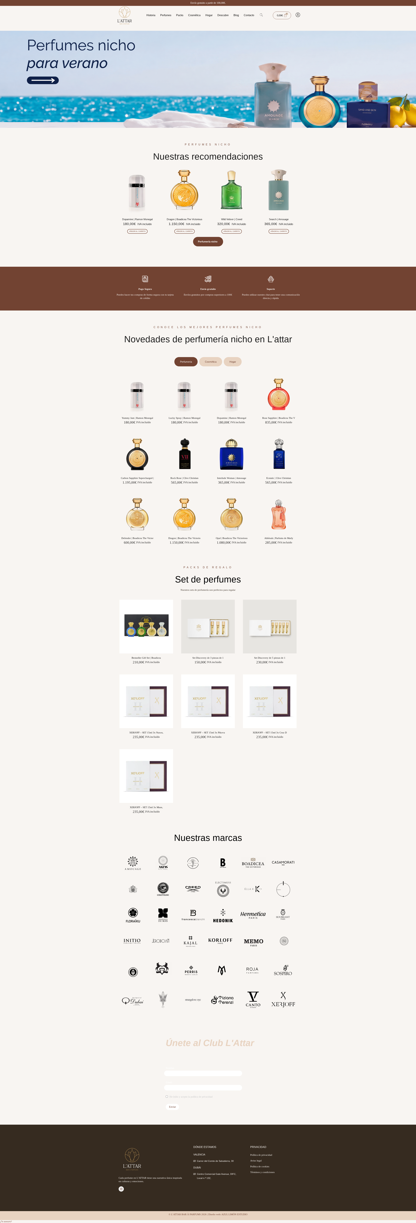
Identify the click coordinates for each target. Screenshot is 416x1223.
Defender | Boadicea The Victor (137, 538)
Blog (236, 15)
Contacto (249, 15)
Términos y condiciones (262, 1172)
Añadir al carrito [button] (137, 231)
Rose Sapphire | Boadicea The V (278, 418)
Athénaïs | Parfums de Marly (278, 538)
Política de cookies (259, 1166)
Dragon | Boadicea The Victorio (184, 538)
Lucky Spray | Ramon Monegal (184, 418)
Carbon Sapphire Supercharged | (137, 478)
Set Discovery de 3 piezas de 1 (208, 658)
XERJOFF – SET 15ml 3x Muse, (146, 807)
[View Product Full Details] (137, 412)
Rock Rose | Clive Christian (184, 478)
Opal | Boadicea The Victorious (231, 538)
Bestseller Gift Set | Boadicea (146, 658)
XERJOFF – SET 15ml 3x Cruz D (270, 732)
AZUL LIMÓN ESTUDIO (234, 1214)
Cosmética (194, 15)
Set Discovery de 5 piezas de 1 (269, 658)
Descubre (223, 15)
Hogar (209, 15)
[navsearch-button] (261, 15)
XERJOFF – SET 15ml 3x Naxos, (146, 732)
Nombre (170, 1068)
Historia (150, 15)
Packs (179, 15)
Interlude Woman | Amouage (231, 478)
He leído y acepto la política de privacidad (191, 1096)
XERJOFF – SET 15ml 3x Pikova (208, 732)
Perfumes (165, 15)
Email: (169, 1082)
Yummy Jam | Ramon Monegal (137, 418)
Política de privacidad (261, 1155)
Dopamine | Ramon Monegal (231, 418)
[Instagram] (121, 1189)
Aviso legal (256, 1160)
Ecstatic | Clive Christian (278, 478)
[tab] (186, 361)
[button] (6, 1221)
